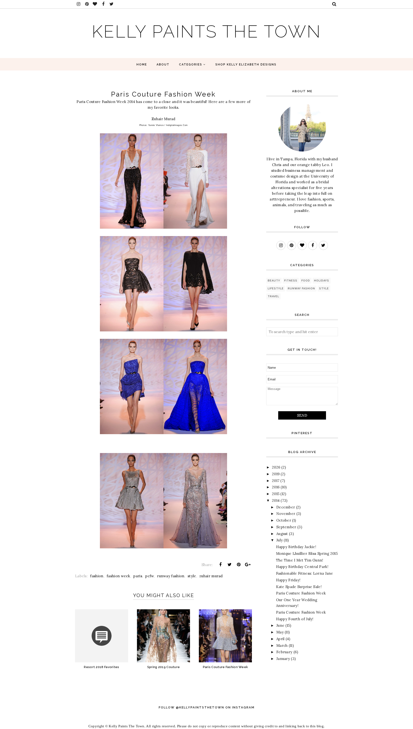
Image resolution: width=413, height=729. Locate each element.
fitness (290, 280)
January (283, 658)
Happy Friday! (288, 580)
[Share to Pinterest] (239, 564)
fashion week (118, 576)
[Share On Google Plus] (248, 564)
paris (137, 576)
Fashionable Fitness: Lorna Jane (304, 573)
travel (273, 296)
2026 (276, 467)
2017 (275, 480)
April (280, 639)
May (280, 632)
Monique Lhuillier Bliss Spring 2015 (307, 553)
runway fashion (170, 576)
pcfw (149, 576)
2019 (276, 474)
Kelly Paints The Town (206, 31)
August (282, 533)
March (282, 645)
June (280, 625)
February (284, 652)
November (285, 513)
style (192, 576)
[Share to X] (229, 564)
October (283, 520)
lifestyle (276, 288)
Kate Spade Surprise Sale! (299, 586)
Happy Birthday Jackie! (296, 547)
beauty (274, 280)
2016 (276, 487)
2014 (276, 500)
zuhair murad (211, 576)
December (285, 507)
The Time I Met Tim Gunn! (299, 560)
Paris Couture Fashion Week (301, 593)
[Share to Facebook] (220, 564)
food (305, 280)
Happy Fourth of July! (295, 619)
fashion (96, 576)
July (279, 540)
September (286, 527)
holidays (321, 280)
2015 (275, 493)
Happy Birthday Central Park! (302, 566)
